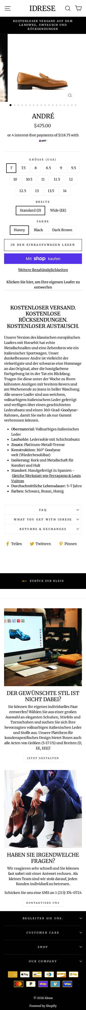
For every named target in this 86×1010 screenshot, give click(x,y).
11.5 (57, 179)
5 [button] (26, 105)
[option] (43, 25)
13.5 (51, 191)
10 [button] (45, 105)
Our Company (43, 961)
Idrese (42, 8)
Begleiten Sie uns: (43, 918)
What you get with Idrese (43, 519)
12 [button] (53, 105)
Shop (43, 947)
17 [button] (72, 105)
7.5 (23, 168)
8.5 (48, 168)
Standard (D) (30, 210)
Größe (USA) (43, 159)
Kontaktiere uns (43, 902)
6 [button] (30, 105)
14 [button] (61, 105)
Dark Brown (62, 230)
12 (71, 179)
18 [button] (76, 105)
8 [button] (38, 105)
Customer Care (43, 932)
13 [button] (57, 105)
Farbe (43, 221)
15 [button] (65, 105)
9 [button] (42, 105)
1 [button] (11, 105)
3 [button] (19, 105)
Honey (19, 230)
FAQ (43, 510)
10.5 (29, 179)
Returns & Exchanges (43, 529)
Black (38, 230)
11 (43, 179)
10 (15, 179)
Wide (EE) (58, 210)
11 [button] (49, 105)
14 (65, 191)
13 (37, 191)
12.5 (22, 191)
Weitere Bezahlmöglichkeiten (43, 270)
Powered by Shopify (43, 1006)
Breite (43, 201)
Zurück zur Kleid (46, 580)
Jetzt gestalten (43, 758)
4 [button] (23, 105)
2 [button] (15, 105)
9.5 (73, 168)
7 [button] (34, 105)
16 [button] (68, 105)
